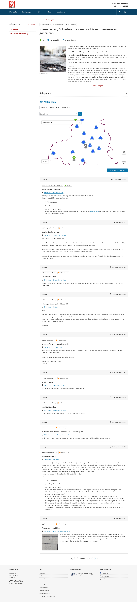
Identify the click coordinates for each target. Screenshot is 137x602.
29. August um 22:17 (119, 222)
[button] (84, 93)
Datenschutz (43, 585)
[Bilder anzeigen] (50, 542)
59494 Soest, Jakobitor (51, 460)
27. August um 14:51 (119, 518)
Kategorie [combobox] (53, 107)
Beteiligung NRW (120, 3)
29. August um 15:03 (119, 294)
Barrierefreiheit (44, 588)
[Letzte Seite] (95, 558)
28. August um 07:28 (119, 372)
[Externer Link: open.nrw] (74, 574)
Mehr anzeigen (98, 86)
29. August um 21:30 (119, 267)
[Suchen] (80, 114)
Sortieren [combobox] (65, 107)
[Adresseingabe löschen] (80, 122)
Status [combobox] (43, 107)
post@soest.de (18, 584)
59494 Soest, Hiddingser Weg (53, 192)
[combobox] (60, 122)
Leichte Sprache (44, 591)
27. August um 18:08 (119, 397)
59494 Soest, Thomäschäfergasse (55, 235)
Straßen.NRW (94, 211)
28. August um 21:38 (119, 334)
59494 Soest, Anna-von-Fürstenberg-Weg (57, 531)
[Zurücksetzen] (76, 114)
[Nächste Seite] (91, 558)
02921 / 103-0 (18, 580)
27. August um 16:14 (119, 422)
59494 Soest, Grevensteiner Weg (55, 280)
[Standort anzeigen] (124, 152)
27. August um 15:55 (119, 447)
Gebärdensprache (45, 593)
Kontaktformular (45, 579)
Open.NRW (89, 575)
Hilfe (41, 576)
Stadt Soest (12, 573)
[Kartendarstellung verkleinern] (124, 159)
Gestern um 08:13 (120, 180)
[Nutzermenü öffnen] (125, 12)
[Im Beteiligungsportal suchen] (119, 12)
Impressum (43, 582)
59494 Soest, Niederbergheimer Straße (57, 435)
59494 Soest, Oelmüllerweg (53, 347)
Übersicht (33, 24)
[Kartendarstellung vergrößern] (124, 156)
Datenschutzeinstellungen (47, 596)
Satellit (45, 161)
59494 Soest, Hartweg (51, 307)
